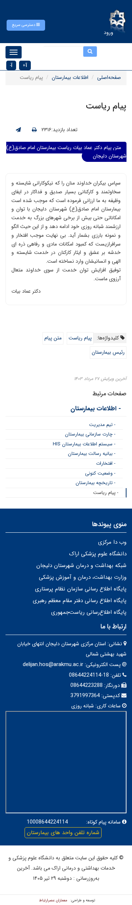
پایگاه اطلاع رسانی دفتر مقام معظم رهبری (79, 600)
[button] (26, 25)
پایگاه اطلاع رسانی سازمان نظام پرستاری (80, 589)
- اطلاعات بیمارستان (95, 409)
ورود (108, 32)
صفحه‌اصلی (109, 77)
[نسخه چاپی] (34, 130)
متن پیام (53, 338)
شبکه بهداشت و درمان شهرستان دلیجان (81, 565)
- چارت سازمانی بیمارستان (90, 434)
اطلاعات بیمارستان (70, 77)
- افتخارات (105, 463)
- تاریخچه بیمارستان (95, 483)
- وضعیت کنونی (100, 473)
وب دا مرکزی (112, 542)
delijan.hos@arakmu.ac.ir (53, 664)
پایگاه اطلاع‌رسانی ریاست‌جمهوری (88, 612)
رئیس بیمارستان (108, 352)
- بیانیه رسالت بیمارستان (91, 453)
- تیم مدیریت (102, 425)
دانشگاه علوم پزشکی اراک (97, 554)
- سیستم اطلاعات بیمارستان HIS (84, 444)
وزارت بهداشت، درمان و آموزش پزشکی (82, 577)
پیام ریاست (80, 338)
